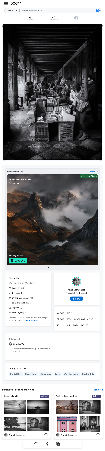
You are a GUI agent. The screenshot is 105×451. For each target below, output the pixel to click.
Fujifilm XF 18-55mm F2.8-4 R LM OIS (76, 319)
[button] (98, 10)
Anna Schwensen (76, 289)
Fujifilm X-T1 (65, 313)
